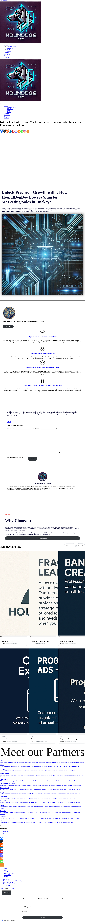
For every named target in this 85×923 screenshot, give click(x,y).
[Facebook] (1, 131)
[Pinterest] (13, 131)
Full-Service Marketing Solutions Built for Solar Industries (42, 385)
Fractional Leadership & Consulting (12, 880)
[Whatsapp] (21, 131)
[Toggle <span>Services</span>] (29, 106)
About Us (6, 52)
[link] (80, 545)
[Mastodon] (16, 131)
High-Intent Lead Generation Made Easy (43, 337)
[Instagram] (24, 131)
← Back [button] (9, 422)
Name (11, 428)
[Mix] (18, 131)
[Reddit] (7, 131)
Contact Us (7, 54)
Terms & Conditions (9, 873)
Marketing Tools (11, 46)
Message (61, 452)
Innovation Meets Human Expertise (42, 353)
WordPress (13, 888)
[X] (4, 131)
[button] (23, 899)
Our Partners (6, 879)
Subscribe (6, 892)
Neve (1, 888)
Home (5, 868)
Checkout (6, 57)
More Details (8, 326)
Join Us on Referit (8, 885)
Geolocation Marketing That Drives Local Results (42, 367)
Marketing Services (8, 882)
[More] (28, 131)
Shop (5, 55)
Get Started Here (42, 538)
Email (37, 428)
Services (9, 51)
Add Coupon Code (27, 907)
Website (9, 49)
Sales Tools (10, 48)
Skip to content (4, 0)
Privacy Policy (7, 875)
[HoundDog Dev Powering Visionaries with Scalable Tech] (20, 42)
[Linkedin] (10, 131)
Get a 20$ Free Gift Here (9, 883)
